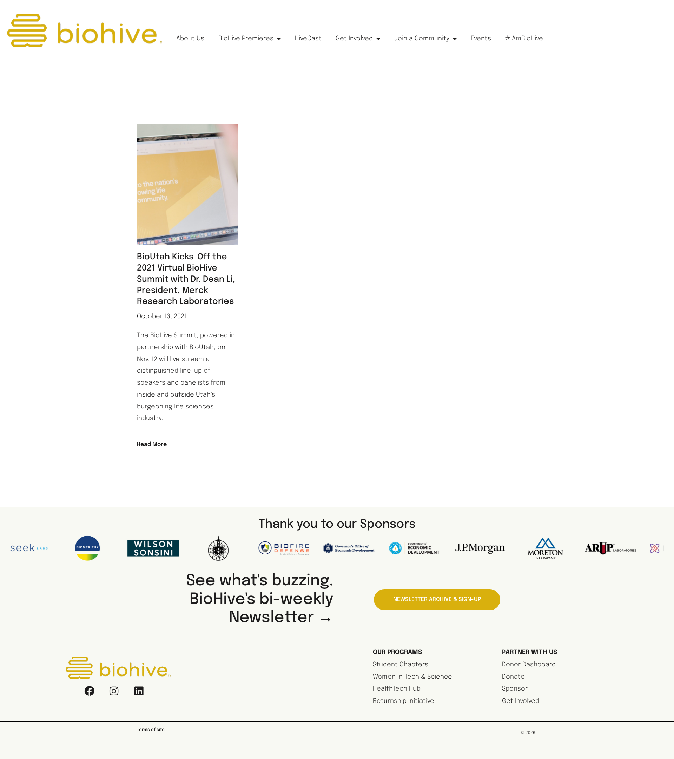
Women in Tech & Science (412, 677)
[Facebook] (89, 691)
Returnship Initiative (403, 701)
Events (481, 38)
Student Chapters (400, 664)
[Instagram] (114, 691)
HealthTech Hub (397, 689)
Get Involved (354, 38)
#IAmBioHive (524, 38)
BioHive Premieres (245, 38)
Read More (152, 444)
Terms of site (151, 730)
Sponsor (515, 689)
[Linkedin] (139, 691)
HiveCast (308, 38)
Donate (513, 677)
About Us (190, 38)
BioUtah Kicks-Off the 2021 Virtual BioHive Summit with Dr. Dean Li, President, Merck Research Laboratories (186, 279)
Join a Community (421, 38)
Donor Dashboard (529, 664)
